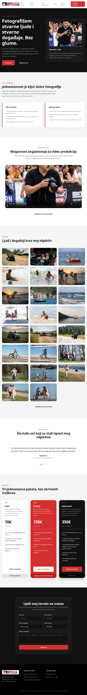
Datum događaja (23, 623)
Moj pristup (22, 4)
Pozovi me (8, 63)
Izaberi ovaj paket (15, 569)
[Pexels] (56, 677)
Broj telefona (48, 615)
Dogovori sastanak (75, 4)
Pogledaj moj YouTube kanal (43, 214)
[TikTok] (53, 677)
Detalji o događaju (24, 631)
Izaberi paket (48, 623)
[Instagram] (47, 677)
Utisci (55, 4)
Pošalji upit (43, 647)
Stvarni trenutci (32, 4)
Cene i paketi (62, 4)
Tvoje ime (21, 615)
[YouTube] (50, 677)
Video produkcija (44, 4)
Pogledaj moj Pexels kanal (43, 407)
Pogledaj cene (23, 63)
